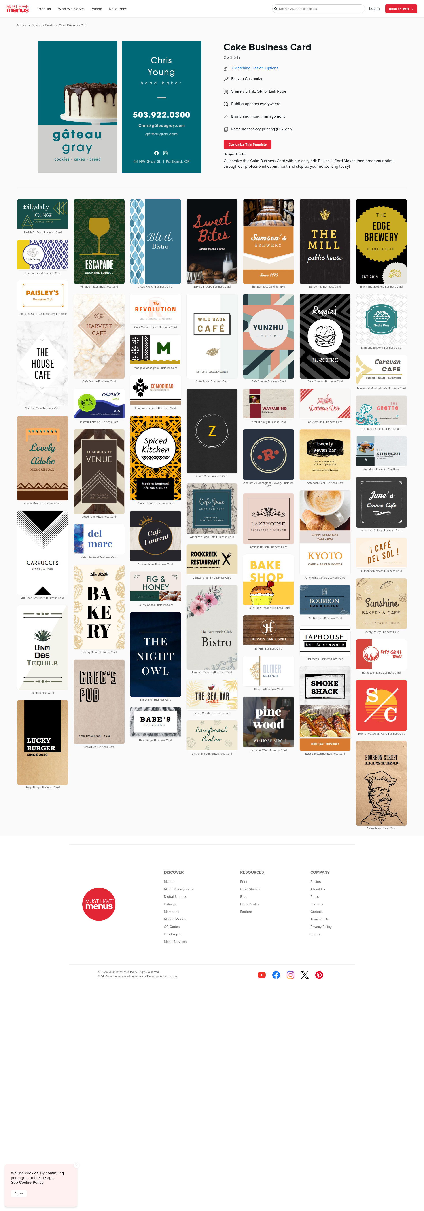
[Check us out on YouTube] (262, 975)
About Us (317, 889)
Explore (246, 911)
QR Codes (172, 927)
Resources (118, 9)
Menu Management (179, 889)
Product (44, 9)
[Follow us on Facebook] (276, 975)
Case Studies (250, 889)
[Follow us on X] (305, 975)
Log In (374, 9)
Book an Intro (399, 9)
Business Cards (43, 25)
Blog (243, 896)
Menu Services (175, 942)
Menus (22, 25)
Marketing (171, 911)
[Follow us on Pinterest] (319, 975)
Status (315, 934)
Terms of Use (320, 919)
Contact (316, 911)
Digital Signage (175, 896)
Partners (316, 904)
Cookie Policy (31, 1182)
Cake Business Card (73, 25)
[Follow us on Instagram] (290, 975)
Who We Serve (71, 9)
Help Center (249, 904)
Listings (170, 904)
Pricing (96, 9)
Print (243, 881)
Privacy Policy (321, 927)
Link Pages (172, 934)
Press (314, 896)
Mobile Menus (175, 919)
